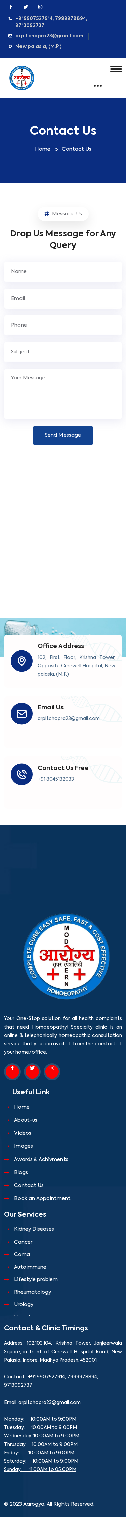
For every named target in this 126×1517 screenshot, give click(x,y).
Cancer (23, 1242)
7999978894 (70, 18)
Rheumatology (32, 1292)
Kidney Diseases (34, 1229)
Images (23, 1146)
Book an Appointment (42, 1198)
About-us (25, 1120)
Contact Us (29, 1185)
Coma (22, 1254)
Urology (23, 1304)
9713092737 (29, 25)
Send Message (63, 435)
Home (42, 149)
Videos (22, 1133)
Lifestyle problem (36, 1279)
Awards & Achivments (41, 1159)
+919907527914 (34, 18)
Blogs (21, 1172)
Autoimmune (30, 1267)
